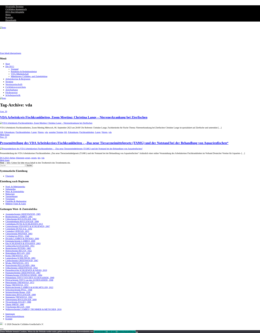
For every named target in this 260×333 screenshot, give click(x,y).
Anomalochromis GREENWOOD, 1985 (22, 214)
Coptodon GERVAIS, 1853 (17, 231)
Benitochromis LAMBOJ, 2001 (19, 216)
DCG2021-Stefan (7, 158)
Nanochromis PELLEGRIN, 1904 (20, 265)
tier (39, 158)
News (8, 14)
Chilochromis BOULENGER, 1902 (20, 219)
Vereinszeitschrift (13, 84)
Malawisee (10, 194)
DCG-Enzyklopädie (14, 12)
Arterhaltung (11, 90)
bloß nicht (112, 332)
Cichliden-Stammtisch (16, 9)
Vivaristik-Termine (14, 6)
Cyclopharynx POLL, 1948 (17, 236)
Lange (34, 132)
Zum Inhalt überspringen (10, 53)
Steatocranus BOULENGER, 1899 (20, 295)
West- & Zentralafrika (14, 191)
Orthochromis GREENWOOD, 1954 (21, 268)
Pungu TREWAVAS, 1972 (16, 285)
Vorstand (14, 69)
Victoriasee (10, 199)
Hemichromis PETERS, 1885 (18, 248)
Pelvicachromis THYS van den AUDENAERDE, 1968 (29, 280)
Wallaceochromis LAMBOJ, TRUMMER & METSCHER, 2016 (33, 309)
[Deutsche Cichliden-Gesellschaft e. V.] (3, 27)
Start (7, 64)
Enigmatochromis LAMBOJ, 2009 (20, 241)
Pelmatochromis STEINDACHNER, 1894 (23, 275)
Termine (9, 81)
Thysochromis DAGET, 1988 (18, 302)
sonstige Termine (56, 132)
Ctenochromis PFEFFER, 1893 (18, 234)
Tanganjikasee (11, 196)
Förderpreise (11, 92)
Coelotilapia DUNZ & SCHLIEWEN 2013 (24, 224)
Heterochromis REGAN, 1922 (18, 251)
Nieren (41, 132)
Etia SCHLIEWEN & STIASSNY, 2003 (22, 243)
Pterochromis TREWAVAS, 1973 (19, 282)
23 (6, 137)
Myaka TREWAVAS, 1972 (17, 263)
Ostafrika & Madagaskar (15, 201)
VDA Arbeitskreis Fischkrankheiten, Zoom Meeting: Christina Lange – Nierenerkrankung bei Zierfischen (73, 117)
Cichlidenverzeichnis (15, 87)
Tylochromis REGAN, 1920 (17, 307)
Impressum (10, 314)
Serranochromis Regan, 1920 (17, 292)
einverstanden (100, 332)
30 (6, 111)
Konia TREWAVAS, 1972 (16, 255)
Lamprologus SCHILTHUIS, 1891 (20, 258)
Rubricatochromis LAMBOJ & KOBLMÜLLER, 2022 (29, 287)
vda (46, 132)
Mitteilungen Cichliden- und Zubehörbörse (29, 76)
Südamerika (10, 189)
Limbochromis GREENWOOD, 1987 (21, 260)
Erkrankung (9, 132)
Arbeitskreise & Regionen (17, 79)
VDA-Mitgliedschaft (20, 74)
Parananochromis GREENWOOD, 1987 (22, 273)
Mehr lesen (4, 135)
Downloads (10, 20)
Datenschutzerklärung (14, 316)
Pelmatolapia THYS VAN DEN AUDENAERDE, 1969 (29, 277)
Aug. (2, 111)
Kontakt (9, 17)
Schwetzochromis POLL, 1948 (18, 290)
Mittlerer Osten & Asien (15, 204)
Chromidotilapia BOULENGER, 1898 (22, 221)
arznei (27, 158)
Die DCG (9, 66)
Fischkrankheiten (23, 132)
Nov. (2, 137)
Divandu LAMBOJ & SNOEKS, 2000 (22, 238)
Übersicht (9, 176)
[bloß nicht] (137, 332)
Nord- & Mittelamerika (15, 186)
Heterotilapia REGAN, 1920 (17, 253)
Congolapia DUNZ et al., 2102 (18, 229)
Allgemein (20, 158)
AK (1, 132)
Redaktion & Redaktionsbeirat (24, 71)
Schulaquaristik (12, 95)
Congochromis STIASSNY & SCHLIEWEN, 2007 (27, 226)
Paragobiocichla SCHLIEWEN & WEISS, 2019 (26, 270)
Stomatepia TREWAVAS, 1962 (18, 297)
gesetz (34, 158)
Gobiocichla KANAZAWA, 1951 (20, 246)
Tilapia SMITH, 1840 (14, 304)
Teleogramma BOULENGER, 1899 (21, 299)
